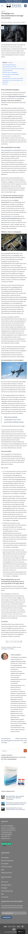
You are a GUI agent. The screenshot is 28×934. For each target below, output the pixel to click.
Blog (2, 894)
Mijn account (4, 882)
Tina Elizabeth (21, 22)
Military (14, 647)
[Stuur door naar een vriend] (15, 641)
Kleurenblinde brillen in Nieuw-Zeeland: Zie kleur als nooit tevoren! (15, 808)
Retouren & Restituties (7, 860)
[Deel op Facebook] (9, 641)
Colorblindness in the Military (7, 648)
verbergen (10, 62)
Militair (3, 11)
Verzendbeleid (5, 857)
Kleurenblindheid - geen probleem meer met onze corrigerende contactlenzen (15, 797)
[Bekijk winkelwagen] (25, 5)
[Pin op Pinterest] (18, 641)
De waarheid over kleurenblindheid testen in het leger (7, 740)
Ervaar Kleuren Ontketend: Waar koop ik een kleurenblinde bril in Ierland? (16, 803)
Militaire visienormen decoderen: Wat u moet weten (20, 740)
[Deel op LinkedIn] (21, 641)
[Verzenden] (25, 750)
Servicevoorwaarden (6, 866)
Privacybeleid (4, 863)
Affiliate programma (6, 872)
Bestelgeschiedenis (6, 885)
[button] (2, 6)
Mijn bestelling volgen (7, 891)
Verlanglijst (4, 888)
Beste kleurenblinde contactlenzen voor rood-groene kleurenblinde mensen (14, 419)
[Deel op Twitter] (12, 641)
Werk (2, 869)
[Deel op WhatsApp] (7, 641)
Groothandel (4, 897)
